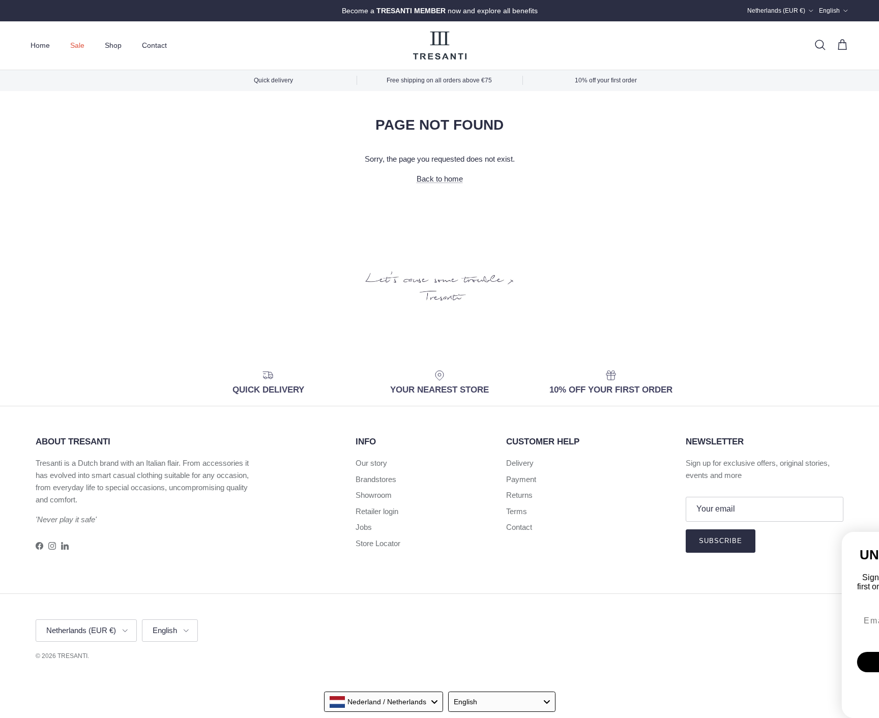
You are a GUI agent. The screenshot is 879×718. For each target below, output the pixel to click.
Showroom (374, 495)
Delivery (520, 463)
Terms (516, 511)
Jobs (364, 527)
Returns (519, 495)
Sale (77, 45)
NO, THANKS (666, 671)
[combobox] (383, 702)
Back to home (440, 178)
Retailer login (377, 511)
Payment (521, 479)
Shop (113, 45)
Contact (154, 45)
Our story (371, 463)
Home (40, 45)
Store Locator (378, 543)
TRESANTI (72, 656)
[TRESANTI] (439, 45)
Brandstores (376, 479)
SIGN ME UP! (666, 640)
